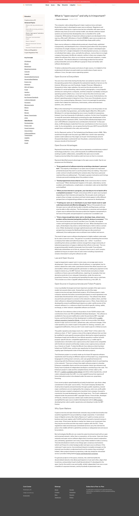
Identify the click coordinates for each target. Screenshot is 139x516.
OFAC (26, 118)
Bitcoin (26, 64)
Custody (26, 74)
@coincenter (26, 495)
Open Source (28, 120)
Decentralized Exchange (31, 77)
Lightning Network (29, 100)
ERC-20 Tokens (29, 87)
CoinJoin (27, 71)
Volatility (27, 138)
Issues (53, 5)
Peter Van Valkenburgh (62, 19)
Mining (26, 107)
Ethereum (27, 84)
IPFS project (98, 400)
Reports (72, 495)
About (47, 5)
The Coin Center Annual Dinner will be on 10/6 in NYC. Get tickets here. (69, 1)
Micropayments (29, 105)
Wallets (26, 140)
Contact (57, 492)
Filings (71, 497)
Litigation (72, 5)
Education (65, 5)
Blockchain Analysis (30, 69)
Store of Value (28, 131)
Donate (79, 5)
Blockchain (27, 66)
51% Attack (27, 61)
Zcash (26, 143)
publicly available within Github (71, 372)
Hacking (26, 92)
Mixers (26, 110)
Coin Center (28, 5)
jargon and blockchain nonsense (87, 453)
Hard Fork (27, 95)
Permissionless (28, 123)
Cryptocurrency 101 (30, 20)
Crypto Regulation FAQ (31, 52)
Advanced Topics (29, 22)
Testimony (58, 497)
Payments (27, 102)
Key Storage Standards (31, 97)
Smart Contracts (29, 128)
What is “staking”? (30, 41)
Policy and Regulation (30, 50)
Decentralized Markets (31, 79)
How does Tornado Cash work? (34, 47)
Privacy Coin (28, 125)
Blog (59, 5)
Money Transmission (30, 115)
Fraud (26, 89)
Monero (26, 113)
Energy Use (27, 82)
